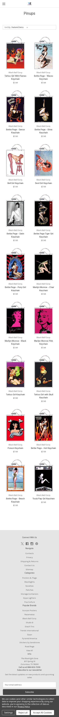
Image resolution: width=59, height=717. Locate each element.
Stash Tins (29, 626)
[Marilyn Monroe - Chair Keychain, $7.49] (43, 264)
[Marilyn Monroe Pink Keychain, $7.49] (43, 318)
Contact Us (29, 565)
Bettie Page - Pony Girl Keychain (15, 289)
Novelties (29, 586)
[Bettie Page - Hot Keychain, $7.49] (43, 425)
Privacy (29, 557)
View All (29, 650)
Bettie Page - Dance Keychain (15, 131)
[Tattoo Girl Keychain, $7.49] (15, 371)
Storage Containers (29, 594)
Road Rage (29, 646)
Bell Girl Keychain (15, 183)
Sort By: (8, 27)
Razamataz (29, 614)
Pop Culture (29, 602)
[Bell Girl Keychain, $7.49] (15, 160)
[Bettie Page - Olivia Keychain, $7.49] (43, 106)
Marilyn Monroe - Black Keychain (15, 342)
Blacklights (29, 582)
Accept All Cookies (42, 712)
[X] (22, 543)
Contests (29, 553)
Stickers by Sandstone (29, 642)
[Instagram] (31, 543)
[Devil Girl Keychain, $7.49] (43, 160)
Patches (29, 590)
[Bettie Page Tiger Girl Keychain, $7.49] (43, 210)
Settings (8, 712)
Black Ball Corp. (29, 618)
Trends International (29, 630)
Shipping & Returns (29, 561)
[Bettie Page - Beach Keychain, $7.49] (15, 475)
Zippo (29, 634)
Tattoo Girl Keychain (15, 394)
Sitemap (29, 569)
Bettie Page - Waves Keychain (43, 77)
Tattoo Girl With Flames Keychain (15, 77)
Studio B (29, 622)
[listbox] (20, 27)
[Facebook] (27, 543)
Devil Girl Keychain (43, 183)
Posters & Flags (29, 578)
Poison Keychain (15, 448)
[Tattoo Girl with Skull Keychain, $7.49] (43, 371)
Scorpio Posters (29, 610)
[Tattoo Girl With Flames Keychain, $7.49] (15, 53)
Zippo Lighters (29, 598)
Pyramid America (29, 638)
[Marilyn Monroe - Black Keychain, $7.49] (15, 318)
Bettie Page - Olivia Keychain (43, 131)
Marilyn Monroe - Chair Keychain (43, 289)
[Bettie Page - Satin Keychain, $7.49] (15, 210)
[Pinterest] (36, 543)
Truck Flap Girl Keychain (44, 498)
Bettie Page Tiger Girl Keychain (43, 235)
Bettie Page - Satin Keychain (15, 235)
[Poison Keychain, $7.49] (15, 425)
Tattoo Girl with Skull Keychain (43, 396)
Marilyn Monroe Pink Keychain (43, 342)
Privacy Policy (24, 706)
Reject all (23, 712)
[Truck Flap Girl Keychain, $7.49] (43, 475)
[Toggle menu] (4, 4)
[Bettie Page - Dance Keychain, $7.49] (15, 106)
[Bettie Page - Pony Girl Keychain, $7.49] (15, 264)
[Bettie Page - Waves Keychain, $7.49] (43, 53)
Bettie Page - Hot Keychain (43, 448)
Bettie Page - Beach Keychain (15, 500)
